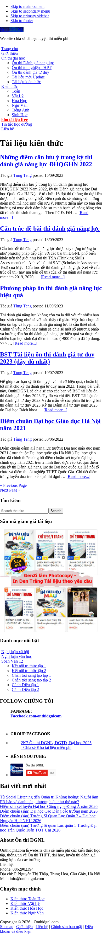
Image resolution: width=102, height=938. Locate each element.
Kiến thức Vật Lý (25, 903)
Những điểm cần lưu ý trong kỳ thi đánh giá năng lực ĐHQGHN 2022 (46, 161)
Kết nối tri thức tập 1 (29, 666)
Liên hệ (42, 926)
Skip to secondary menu (30, 11)
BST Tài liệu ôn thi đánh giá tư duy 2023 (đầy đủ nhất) (47, 358)
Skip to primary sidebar (29, 16)
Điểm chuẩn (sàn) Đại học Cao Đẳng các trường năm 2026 (49, 811)
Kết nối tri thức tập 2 (29, 670)
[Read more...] (53, 277)
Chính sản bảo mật (66, 926)
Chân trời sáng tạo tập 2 (31, 680)
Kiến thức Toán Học (27, 899)
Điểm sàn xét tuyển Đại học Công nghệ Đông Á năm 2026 (49, 806)
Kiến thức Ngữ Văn (27, 913)
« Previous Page (13, 485)
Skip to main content (27, 6)
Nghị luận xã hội (15, 651)
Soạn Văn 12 (12, 661)
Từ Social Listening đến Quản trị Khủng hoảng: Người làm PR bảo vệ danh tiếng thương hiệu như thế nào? (49, 799)
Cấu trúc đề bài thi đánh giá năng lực (50, 228)
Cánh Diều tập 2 (25, 689)
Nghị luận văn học (16, 656)
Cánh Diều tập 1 (25, 685)
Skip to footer (21, 20)
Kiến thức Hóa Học (26, 908)
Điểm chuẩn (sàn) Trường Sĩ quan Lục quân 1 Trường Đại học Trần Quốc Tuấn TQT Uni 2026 (48, 827)
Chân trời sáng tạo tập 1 (31, 675)
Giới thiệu (24, 926)
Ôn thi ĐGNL (12, 29)
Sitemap (6, 926)
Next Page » (10, 490)
